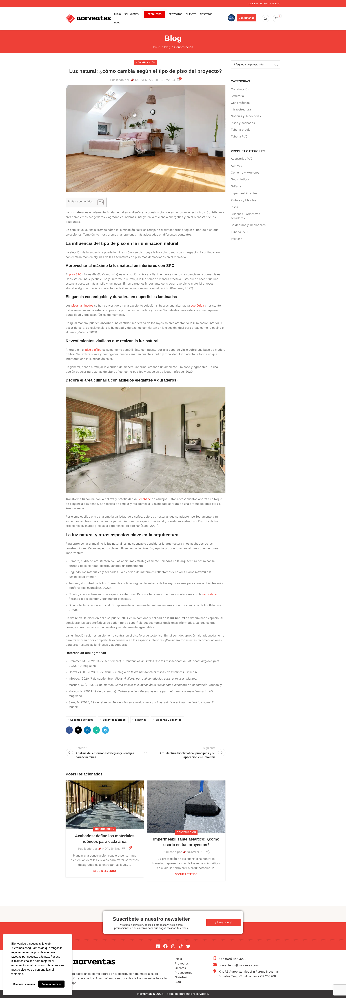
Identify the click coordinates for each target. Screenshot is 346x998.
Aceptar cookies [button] (51, 984)
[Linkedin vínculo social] (87, 730)
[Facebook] (165, 946)
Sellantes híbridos (114, 719)
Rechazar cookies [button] (24, 984)
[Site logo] (88, 18)
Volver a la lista (145, 752)
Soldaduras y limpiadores (248, 225)
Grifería (236, 186)
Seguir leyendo (104, 870)
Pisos (234, 207)
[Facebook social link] (69, 730)
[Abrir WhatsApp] (337, 988)
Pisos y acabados (243, 123)
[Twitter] (188, 946)
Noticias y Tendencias (246, 116)
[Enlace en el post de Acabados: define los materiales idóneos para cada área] (105, 804)
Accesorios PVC (242, 158)
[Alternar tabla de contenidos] (99, 202)
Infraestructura (241, 109)
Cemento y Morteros (245, 172)
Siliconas (140, 719)
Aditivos (236, 165)
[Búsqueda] (265, 18)
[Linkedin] (158, 946)
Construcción (183, 47)
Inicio (156, 47)
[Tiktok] (180, 946)
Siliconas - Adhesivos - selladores (246, 216)
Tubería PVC (239, 136)
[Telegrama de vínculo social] (105, 730)
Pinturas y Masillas (243, 200)
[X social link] (78, 730)
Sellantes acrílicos (81, 719)
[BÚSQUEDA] (276, 64)
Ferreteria (237, 96)
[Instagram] (173, 946)
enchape (145, 499)
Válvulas (236, 239)
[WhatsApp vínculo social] (96, 730)
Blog (167, 47)
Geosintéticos (240, 103)
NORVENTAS (144, 80)
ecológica (197, 305)
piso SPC (75, 274)
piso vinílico (93, 349)
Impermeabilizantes (244, 193)
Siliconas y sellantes (168, 719)
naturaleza (209, 594)
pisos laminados (82, 305)
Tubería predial (241, 129)
